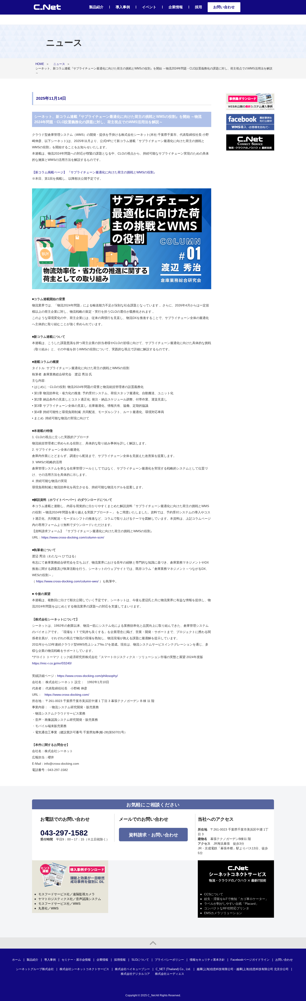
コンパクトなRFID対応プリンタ (226, 908)
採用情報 (120, 959)
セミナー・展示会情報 (76, 959)
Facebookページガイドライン (250, 959)
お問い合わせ (224, 7)
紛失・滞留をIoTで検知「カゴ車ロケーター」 (236, 899)
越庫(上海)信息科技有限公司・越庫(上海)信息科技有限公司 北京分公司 (243, 969)
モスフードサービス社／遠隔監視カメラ (66, 894)
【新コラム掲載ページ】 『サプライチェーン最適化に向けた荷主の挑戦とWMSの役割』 (94, 172)
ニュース (59, 64)
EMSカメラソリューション (223, 913)
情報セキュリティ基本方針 (207, 959)
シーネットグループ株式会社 (35, 969)
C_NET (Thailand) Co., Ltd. (173, 969)
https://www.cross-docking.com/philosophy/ (87, 676)
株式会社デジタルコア (135, 973)
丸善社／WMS (48, 908)
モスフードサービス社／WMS (59, 903)
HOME (39, 64)
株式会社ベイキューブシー (132, 969)
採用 (198, 7)
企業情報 (175, 7)
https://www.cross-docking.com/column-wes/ (67, 581)
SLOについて (140, 959)
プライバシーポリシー (169, 959)
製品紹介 (96, 7)
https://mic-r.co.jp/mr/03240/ (52, 663)
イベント (149, 7)
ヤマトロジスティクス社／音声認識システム (69, 899)
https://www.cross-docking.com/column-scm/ (72, 537)
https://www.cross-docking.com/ (67, 694)
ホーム (16, 959)
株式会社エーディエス (169, 973)
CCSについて (213, 894)
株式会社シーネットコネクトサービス (84, 969)
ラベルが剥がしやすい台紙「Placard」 (231, 903)
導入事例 (123, 7)
